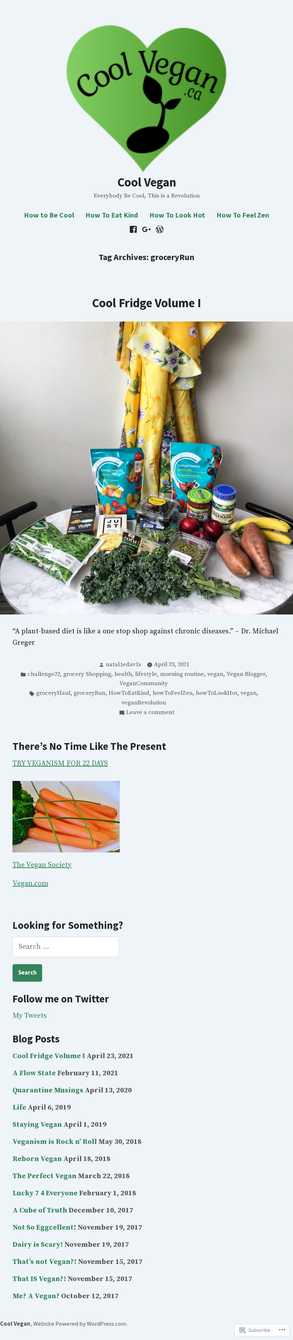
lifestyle (146, 674)
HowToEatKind (129, 693)
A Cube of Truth (40, 1210)
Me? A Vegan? (36, 1296)
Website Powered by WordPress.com (79, 1323)
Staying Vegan (37, 1124)
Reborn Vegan (37, 1159)
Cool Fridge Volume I (146, 302)
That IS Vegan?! (39, 1279)
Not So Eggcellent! (44, 1227)
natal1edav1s (123, 664)
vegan (215, 674)
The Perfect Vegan (44, 1176)
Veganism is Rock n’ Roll (55, 1141)
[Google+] (146, 229)
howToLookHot (216, 693)
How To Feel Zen (243, 214)
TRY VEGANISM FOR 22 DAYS (60, 763)
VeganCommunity (143, 683)
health (123, 674)
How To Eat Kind (111, 214)
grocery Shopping (87, 674)
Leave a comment (150, 713)
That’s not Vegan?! (44, 1261)
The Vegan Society (42, 865)
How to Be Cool (49, 214)
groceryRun (89, 693)
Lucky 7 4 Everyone (45, 1193)
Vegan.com (30, 883)
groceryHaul (53, 693)
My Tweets (30, 1015)
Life (19, 1107)
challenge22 (44, 674)
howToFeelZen (173, 693)
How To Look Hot (177, 214)
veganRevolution (143, 703)
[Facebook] (134, 229)
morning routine (182, 674)
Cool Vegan (146, 182)
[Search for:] (66, 946)
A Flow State (34, 1073)
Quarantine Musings (48, 1090)
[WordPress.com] (158, 229)
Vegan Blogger (246, 674)
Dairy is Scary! (38, 1244)
